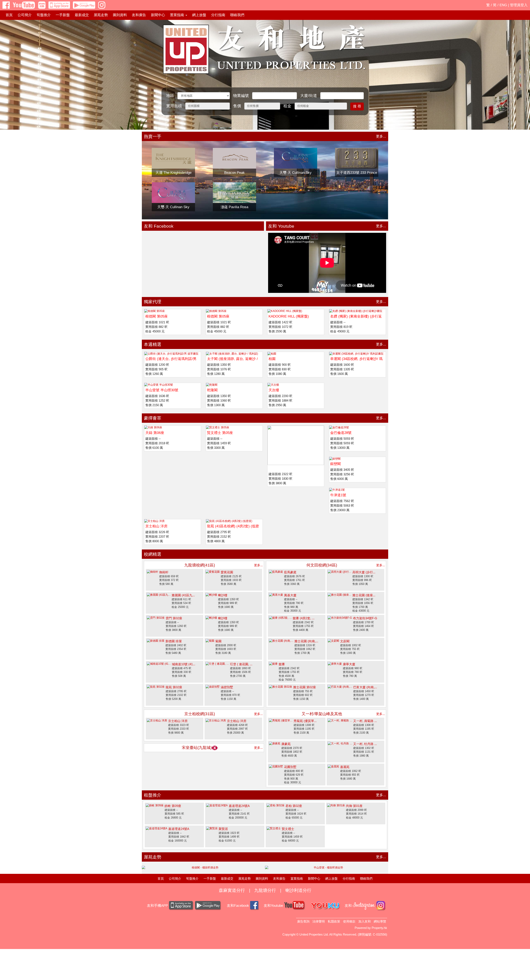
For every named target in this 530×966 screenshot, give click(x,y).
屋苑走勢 (101, 15)
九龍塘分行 (265, 890)
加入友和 (364, 921)
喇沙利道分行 (298, 890)
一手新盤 (63, 15)
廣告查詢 (303, 921)
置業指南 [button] (177, 15)
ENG (503, 5)
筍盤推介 (44, 15)
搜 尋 (357, 106)
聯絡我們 (237, 15)
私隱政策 (334, 921)
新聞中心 (158, 15)
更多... (381, 136)
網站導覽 (380, 921)
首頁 (9, 15)
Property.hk (379, 928)
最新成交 (82, 15)
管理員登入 (519, 5)
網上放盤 (199, 15)
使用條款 (349, 921)
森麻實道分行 (232, 890)
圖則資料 (120, 15)
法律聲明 (318, 921)
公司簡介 (25, 15)
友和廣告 (139, 15)
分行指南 (218, 15)
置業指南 (296, 878)
